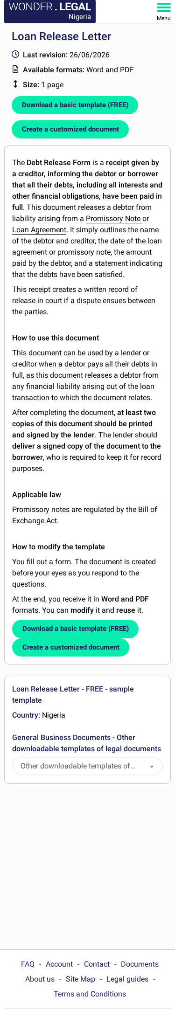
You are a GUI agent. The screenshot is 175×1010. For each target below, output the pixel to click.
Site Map (80, 979)
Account (59, 964)
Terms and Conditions (90, 993)
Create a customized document (70, 129)
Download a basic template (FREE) (75, 105)
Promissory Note (114, 218)
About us (40, 979)
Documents (140, 964)
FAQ (28, 964)
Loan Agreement (39, 229)
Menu (164, 18)
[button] (151, 766)
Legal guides (127, 979)
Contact (97, 964)
